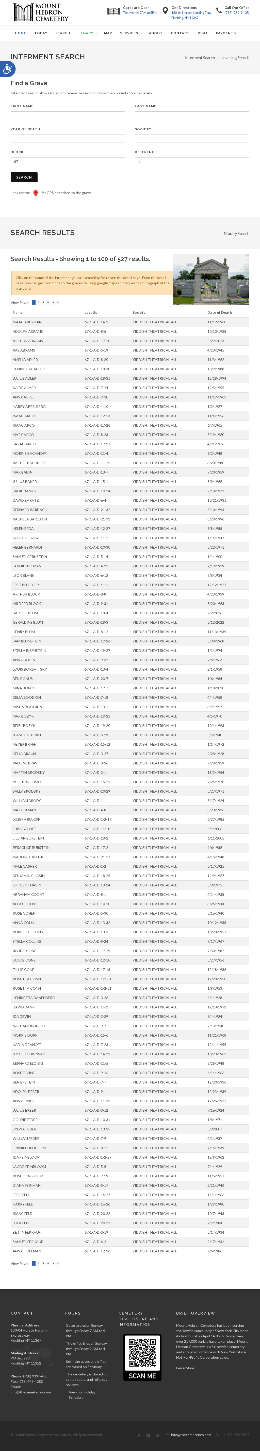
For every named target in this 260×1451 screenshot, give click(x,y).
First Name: (23, 106)
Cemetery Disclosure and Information (139, 1319)
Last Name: (146, 106)
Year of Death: (26, 129)
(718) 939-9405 (236, 12)
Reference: (146, 152)
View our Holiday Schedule (82, 1395)
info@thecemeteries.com (31, 1392)
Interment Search (200, 57)
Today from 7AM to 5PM (140, 13)
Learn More (185, 1368)
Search (24, 177)
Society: (144, 129)
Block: (18, 152)
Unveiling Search (234, 57)
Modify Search (236, 233)
